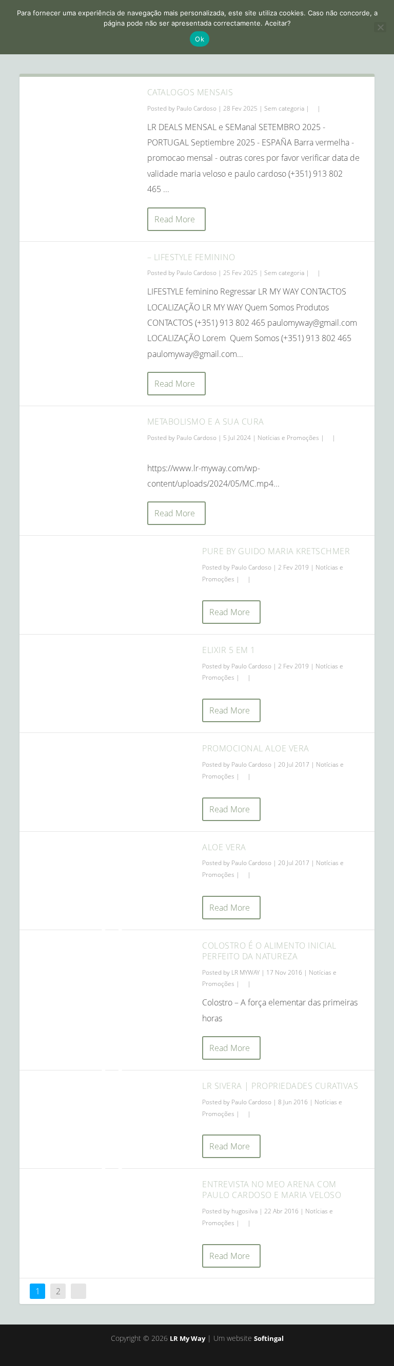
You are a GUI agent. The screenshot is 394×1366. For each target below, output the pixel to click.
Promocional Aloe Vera (255, 748)
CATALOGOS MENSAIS (190, 92)
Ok (199, 39)
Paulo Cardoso (196, 108)
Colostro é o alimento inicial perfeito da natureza (269, 951)
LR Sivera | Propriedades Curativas (280, 1085)
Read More (174, 219)
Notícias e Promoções (288, 437)
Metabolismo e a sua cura (205, 421)
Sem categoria (284, 108)
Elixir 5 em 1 (228, 650)
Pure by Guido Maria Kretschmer (276, 551)
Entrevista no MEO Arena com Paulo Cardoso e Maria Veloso (271, 1190)
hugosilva (244, 1211)
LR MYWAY (245, 972)
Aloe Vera (224, 847)
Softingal (269, 1338)
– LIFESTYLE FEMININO (191, 257)
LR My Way (187, 1338)
